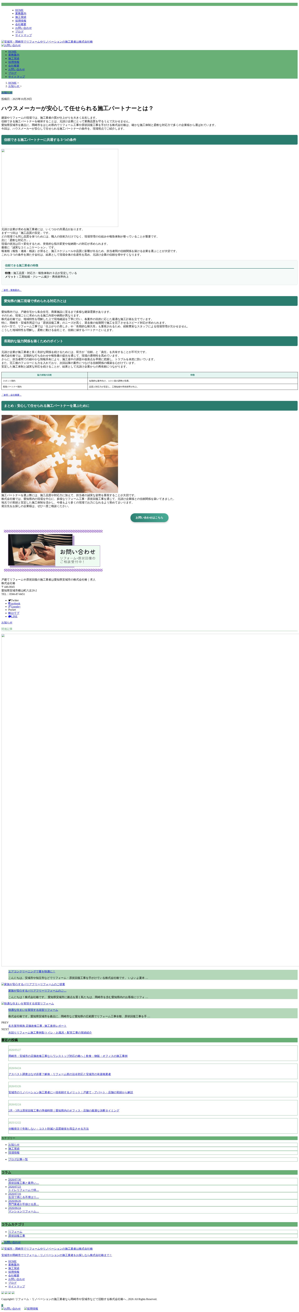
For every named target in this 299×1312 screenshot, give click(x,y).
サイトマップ (23, 35)
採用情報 (20, 20)
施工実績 (20, 17)
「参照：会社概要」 (11, 395)
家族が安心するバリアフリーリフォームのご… (37, 990)
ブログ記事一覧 (18, 1159)
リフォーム (15, 1231)
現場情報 (14, 1152)
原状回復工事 (16, 1235)
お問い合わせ (23, 27)
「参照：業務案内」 (11, 290)
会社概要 (20, 24)
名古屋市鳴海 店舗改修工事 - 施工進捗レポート (37, 1025)
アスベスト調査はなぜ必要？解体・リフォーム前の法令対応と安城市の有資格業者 (59, 1074)
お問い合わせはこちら (149, 517)
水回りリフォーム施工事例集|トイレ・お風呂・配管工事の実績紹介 (50, 1032)
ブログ (19, 31)
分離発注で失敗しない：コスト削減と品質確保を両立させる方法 (48, 1128)
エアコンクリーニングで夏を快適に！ (31, 971)
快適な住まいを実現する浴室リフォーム (33, 1009)
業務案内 (20, 13)
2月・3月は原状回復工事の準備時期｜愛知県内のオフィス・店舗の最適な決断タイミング (63, 1110)
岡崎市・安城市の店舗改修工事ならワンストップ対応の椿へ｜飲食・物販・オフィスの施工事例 (68, 1055)
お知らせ (6, 622)
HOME (19, 10)
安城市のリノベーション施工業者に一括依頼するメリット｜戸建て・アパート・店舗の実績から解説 (70, 1092)
